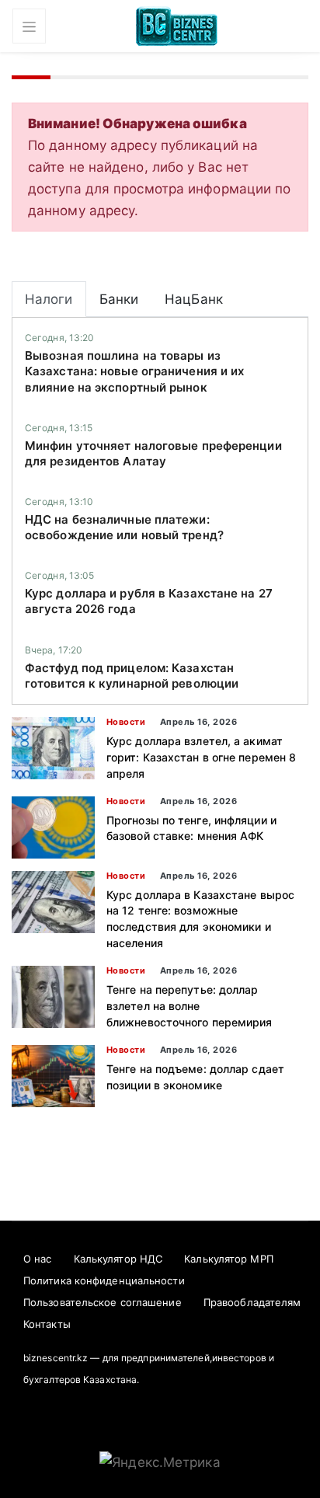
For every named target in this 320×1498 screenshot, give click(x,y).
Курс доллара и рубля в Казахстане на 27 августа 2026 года (149, 601)
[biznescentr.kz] (176, 24)
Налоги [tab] (49, 299)
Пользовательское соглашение (102, 1302)
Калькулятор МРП (228, 1258)
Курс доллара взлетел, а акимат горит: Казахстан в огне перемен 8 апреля (201, 757)
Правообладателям (252, 1302)
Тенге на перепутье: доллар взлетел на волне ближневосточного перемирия (189, 1006)
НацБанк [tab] (194, 299)
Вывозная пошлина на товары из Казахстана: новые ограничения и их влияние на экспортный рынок (134, 371)
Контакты (47, 1324)
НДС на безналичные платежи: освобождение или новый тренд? (124, 527)
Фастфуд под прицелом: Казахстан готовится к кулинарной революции (131, 675)
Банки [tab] (119, 299)
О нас (37, 1258)
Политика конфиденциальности (104, 1280)
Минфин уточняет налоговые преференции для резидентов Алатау (153, 453)
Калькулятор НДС (118, 1258)
